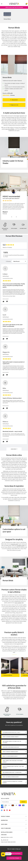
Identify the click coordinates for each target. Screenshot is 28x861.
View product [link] (15, 100)
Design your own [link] (14, 105)
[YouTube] (9, 810)
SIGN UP (23, 801)
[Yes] (3, 301)
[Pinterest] (4, 810)
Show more (13, 449)
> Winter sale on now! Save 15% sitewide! (14, 7)
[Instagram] (7, 810)
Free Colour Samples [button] (14, 858)
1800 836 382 (5, 840)
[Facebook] (1, 810)
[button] (9, 95)
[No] (6, 301)
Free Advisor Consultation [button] (14, 853)
